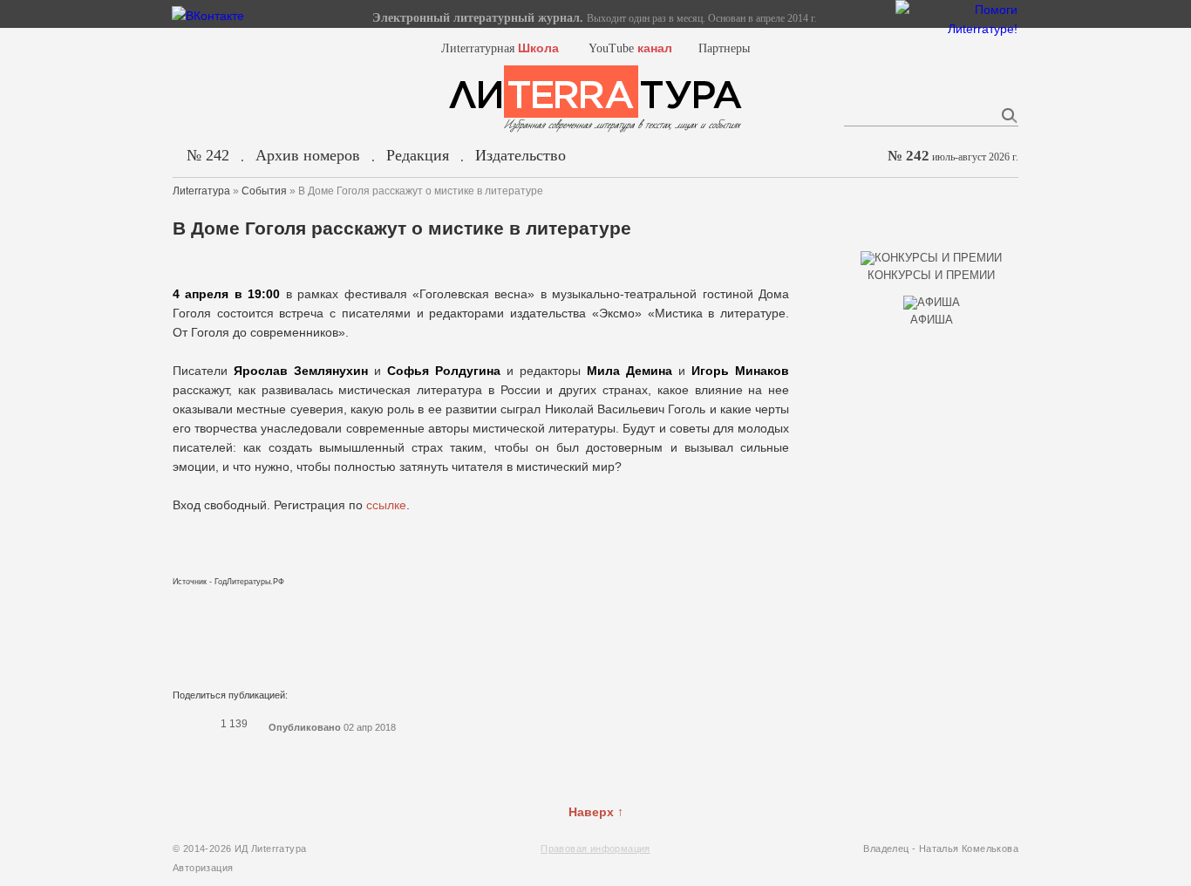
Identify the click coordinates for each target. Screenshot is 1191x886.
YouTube (630, 48)
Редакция (417, 155)
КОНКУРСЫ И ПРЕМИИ (931, 275)
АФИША (931, 319)
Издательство (520, 155)
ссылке (386, 505)
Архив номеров (307, 155)
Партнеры (724, 48)
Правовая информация (595, 848)
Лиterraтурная (500, 48)
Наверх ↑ (595, 812)
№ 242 (208, 155)
